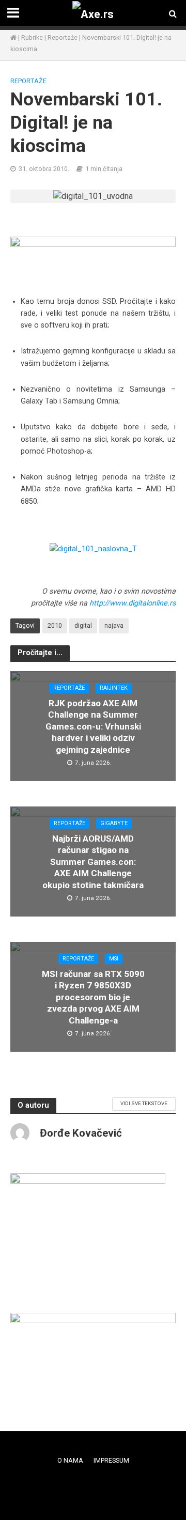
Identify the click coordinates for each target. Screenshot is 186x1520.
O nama (70, 1460)
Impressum (111, 1460)
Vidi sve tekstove (143, 1103)
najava (113, 625)
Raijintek (114, 688)
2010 (55, 625)
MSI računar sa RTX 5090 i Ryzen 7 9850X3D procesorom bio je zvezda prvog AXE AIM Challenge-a (93, 997)
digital (83, 625)
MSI (113, 958)
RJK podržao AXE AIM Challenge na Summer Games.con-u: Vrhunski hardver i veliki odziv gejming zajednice (93, 726)
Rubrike (32, 37)
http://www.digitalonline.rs (132, 603)
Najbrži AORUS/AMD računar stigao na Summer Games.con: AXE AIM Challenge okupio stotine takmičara (93, 861)
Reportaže (63, 37)
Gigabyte (114, 823)
